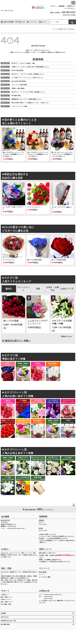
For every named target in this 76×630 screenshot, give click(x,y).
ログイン (54, 6)
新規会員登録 (43, 572)
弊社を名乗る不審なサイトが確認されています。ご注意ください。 (25, 102)
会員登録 (61, 6)
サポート (5, 591)
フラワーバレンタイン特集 (14, 106)
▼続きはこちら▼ (66, 336)
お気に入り (21, 22)
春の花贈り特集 (11, 95)
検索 (72, 22)
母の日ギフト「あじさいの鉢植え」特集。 (18, 63)
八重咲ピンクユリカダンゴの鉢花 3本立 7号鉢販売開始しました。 (25, 67)
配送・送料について (6, 597)
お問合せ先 (44, 591)
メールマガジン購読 (44, 577)
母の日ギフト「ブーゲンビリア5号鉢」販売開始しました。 (23, 92)
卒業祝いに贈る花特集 (12, 88)
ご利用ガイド (70, 6)
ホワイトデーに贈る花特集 (14, 84)
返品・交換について (6, 602)
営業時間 (43, 516)
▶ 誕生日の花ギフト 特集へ (16, 340)
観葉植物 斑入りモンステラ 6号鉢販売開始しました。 (22, 99)
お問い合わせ (5, 617)
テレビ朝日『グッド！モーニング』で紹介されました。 (22, 77)
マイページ (33, 22)
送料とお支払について (30, 555)
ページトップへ (73, 504)
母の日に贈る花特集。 (12, 70)
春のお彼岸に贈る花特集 (13, 81)
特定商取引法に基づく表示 (8, 620)
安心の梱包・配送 (6, 604)
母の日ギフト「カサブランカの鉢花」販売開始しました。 (23, 74)
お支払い (5, 549)
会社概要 (5, 516)
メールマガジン (70, 8)
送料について (45, 549)
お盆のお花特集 (8, 22)
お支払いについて (6, 599)
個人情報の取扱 (5, 624)
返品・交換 (6, 568)
